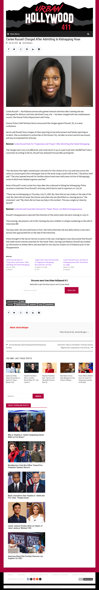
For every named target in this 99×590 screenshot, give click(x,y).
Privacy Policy (79, 574)
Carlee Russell (21, 304)
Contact (22, 574)
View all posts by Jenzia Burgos (74, 332)
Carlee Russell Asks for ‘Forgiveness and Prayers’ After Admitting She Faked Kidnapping (51, 144)
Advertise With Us (39, 574)
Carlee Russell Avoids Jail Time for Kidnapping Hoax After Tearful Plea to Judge (75, 262)
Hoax (40, 304)
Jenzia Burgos (27, 43)
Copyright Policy (16, 579)
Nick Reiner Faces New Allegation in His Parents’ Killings (67, 378)
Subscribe (72, 290)
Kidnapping (49, 304)
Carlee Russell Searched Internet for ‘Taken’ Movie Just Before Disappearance (48, 209)
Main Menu (15, 34)
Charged (33, 304)
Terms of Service (59, 574)
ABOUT (11, 574)
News (22, 301)
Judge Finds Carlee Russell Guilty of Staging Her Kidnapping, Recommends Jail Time (47, 262)
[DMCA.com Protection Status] (85, 579)
